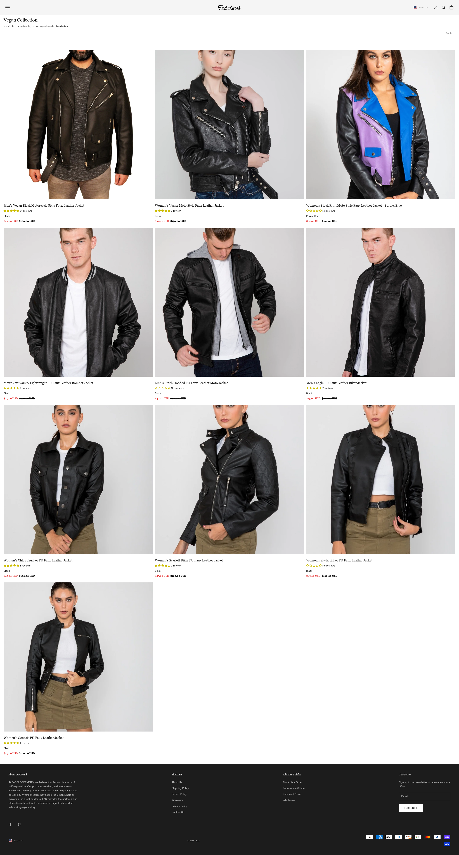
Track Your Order (292, 782)
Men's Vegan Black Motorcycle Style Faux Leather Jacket (44, 205)
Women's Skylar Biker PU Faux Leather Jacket (339, 560)
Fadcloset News (292, 794)
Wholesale (177, 800)
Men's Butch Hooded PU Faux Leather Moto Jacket (191, 383)
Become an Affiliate (294, 788)
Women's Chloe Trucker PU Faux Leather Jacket (38, 560)
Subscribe (411, 808)
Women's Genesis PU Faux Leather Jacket (34, 738)
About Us (177, 782)
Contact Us (178, 812)
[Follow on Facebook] (10, 824)
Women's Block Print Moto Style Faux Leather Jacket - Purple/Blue (354, 205)
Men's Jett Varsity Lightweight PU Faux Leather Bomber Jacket (48, 383)
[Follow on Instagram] (20, 824)
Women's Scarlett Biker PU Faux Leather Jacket (189, 560)
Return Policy (179, 794)
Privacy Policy (179, 806)
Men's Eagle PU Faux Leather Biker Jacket (336, 383)
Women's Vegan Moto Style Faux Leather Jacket (189, 205)
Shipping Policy (180, 788)
